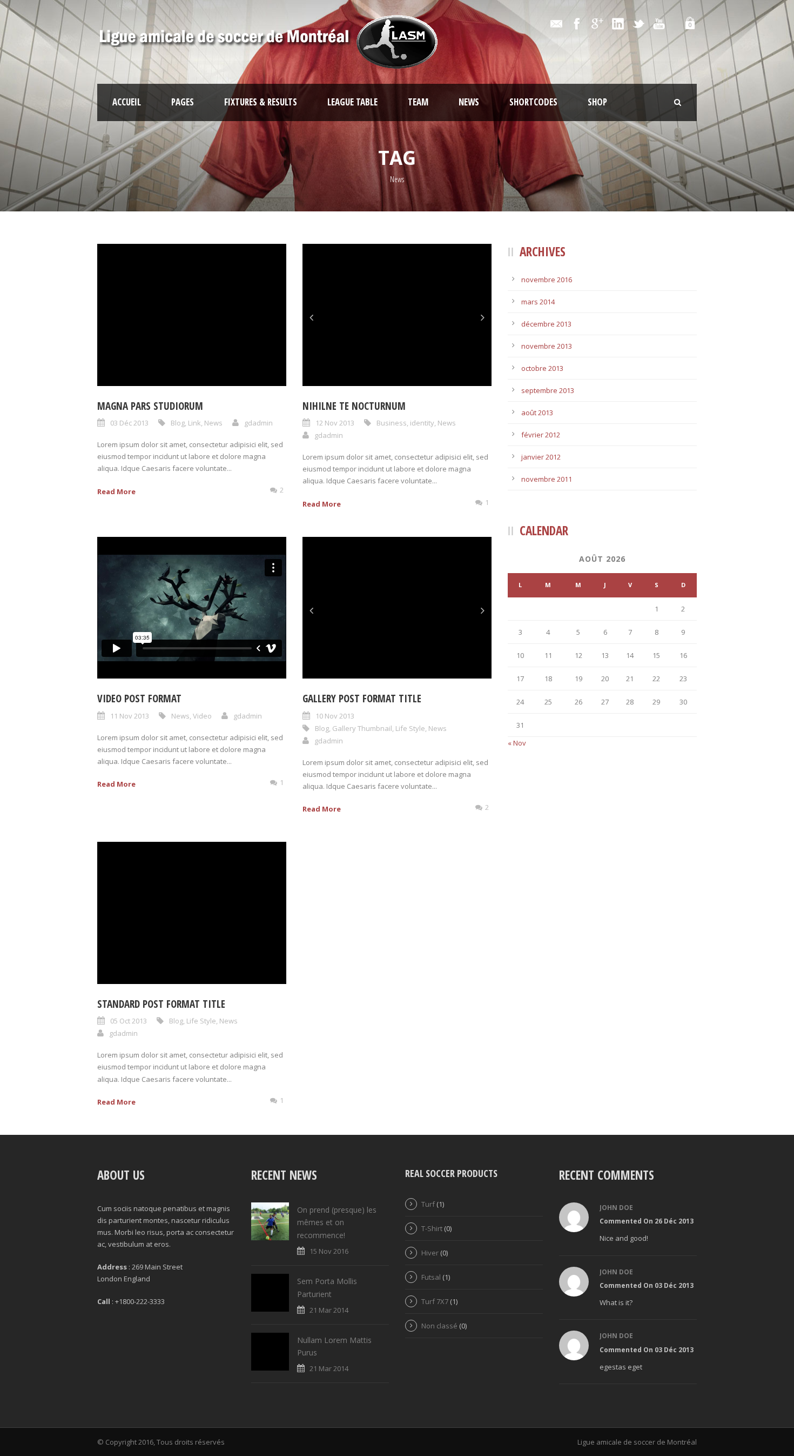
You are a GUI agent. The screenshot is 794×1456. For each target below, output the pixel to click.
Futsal (431, 1277)
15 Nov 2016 (328, 1251)
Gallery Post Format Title (361, 699)
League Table (352, 102)
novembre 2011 (546, 479)
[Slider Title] (397, 315)
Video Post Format (139, 699)
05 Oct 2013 (128, 1021)
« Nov (517, 743)
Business (391, 423)
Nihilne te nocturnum (354, 406)
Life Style (410, 728)
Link (194, 423)
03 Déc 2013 (129, 423)
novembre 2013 (546, 346)
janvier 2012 (541, 457)
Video (202, 716)
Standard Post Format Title (161, 1004)
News (469, 102)
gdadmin (258, 423)
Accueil (126, 102)
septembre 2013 (547, 390)
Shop (597, 102)
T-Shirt (431, 1228)
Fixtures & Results (260, 102)
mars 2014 (538, 302)
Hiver (430, 1253)
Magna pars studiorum (150, 406)
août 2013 (537, 412)
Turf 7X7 (434, 1301)
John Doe (616, 1207)
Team (418, 102)
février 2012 (540, 435)
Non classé (439, 1326)
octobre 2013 (542, 368)
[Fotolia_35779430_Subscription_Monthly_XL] (397, 608)
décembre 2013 (546, 324)
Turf (428, 1204)
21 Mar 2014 (328, 1310)
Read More (116, 491)
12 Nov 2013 (334, 423)
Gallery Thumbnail (362, 728)
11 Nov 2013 (129, 716)
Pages (182, 102)
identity (422, 423)
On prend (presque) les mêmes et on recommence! (336, 1223)
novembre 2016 (546, 279)
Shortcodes (533, 102)
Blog (178, 423)
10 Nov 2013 (334, 716)
